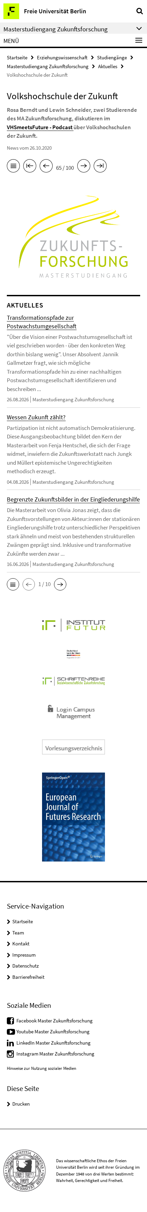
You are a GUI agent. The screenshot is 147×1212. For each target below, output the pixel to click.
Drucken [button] (21, 1104)
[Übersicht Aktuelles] (13, 167)
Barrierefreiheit (28, 977)
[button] (13, 584)
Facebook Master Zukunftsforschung (54, 1020)
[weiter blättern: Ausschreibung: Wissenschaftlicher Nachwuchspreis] (83, 167)
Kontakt (20, 943)
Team (18, 932)
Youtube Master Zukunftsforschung (53, 1031)
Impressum (24, 955)
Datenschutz (25, 965)
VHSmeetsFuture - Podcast (40, 127)
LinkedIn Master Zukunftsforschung (53, 1042)
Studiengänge (112, 57)
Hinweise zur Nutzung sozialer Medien (41, 1068)
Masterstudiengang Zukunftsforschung (48, 66)
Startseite (17, 57)
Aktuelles (107, 66)
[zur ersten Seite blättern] (29, 167)
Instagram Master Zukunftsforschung (55, 1053)
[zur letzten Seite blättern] (100, 167)
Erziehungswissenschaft (62, 57)
